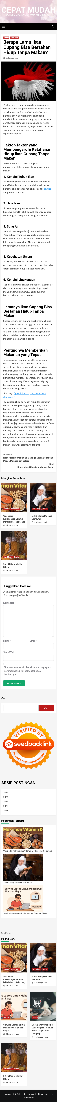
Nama (7, 640)
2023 (5, 801)
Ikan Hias (14, 38)
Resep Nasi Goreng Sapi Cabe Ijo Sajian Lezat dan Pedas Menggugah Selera (28, 457)
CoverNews (44, 1093)
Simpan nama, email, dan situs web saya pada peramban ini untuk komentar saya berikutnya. (28, 671)
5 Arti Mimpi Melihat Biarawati (17, 882)
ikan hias (46, 188)
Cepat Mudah (28, 10)
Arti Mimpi (36, 509)
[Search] (52, 26)
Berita (6, 38)
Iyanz (17, 58)
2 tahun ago (10, 58)
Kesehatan (15, 509)
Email (33, 640)
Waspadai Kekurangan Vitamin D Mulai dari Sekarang (14, 519)
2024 (5, 797)
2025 (5, 792)
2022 (5, 806)
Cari (3, 698)
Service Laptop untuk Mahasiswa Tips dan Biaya (25, 913)
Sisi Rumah (6, 932)
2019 (5, 810)
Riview (6, 1018)
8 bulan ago (10, 525)
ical (17, 525)
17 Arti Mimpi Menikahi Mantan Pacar (35, 466)
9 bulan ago (10, 571)
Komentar (9, 602)
